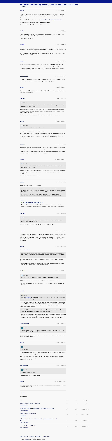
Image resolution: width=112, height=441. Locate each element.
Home (21, 436)
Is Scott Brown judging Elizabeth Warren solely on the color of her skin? (37, 408)
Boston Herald (27, 249)
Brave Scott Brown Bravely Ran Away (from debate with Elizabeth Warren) (49, 4)
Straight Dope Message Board (7, 1)
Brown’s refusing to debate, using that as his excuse (51, 19)
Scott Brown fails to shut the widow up (33, 202)
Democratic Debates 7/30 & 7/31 (28, 425)
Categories (26, 436)
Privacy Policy (46, 436)
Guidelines (31, 436)
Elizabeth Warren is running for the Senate (30, 403)
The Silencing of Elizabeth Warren (28, 413)
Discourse (27, 439)
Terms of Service (38, 436)
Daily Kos (23, 199)
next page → (23, 392)
